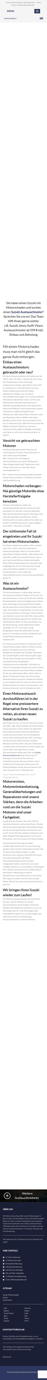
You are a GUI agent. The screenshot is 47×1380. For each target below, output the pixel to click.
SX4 (25, 1316)
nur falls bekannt (9, 213)
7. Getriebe (8, 130)
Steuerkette (7, 1300)
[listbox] (23, 121)
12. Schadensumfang (12, 203)
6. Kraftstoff (9, 116)
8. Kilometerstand (11, 145)
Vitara (26, 1318)
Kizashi (6, 1321)
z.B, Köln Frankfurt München (14, 227)
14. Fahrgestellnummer (14, 232)
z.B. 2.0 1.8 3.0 (9, 169)
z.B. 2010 (7, 184)
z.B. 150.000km (9, 154)
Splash (26, 1311)
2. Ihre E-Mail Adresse (13, 65)
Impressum (7, 1357)
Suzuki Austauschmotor (27, 312)
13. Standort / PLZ (11, 218)
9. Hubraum (9, 160)
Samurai (27, 1308)
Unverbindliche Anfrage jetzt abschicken (20, 288)
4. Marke (7, 90)
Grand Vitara (9, 1313)
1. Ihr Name (9, 53)
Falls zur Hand (9, 242)
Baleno (6, 1311)
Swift (26, 1313)
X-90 (26, 1321)
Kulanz (5, 1297)
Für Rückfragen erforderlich (13, 85)
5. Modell (8, 101)
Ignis (5, 1316)
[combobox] (23, 95)
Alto (5, 1308)
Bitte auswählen (9, 125)
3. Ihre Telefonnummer (13, 76)
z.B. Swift (7, 111)
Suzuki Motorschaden (11, 1295)
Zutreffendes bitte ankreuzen (16, 247)
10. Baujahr (9, 174)
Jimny (6, 1318)
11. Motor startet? (12, 189)
